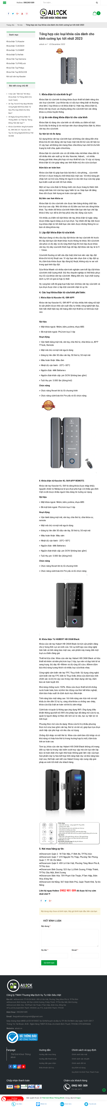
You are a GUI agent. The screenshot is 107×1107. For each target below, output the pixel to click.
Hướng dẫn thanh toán (48, 1059)
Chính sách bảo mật (79, 1054)
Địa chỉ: (10, 999)
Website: (10, 1028)
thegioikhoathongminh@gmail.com (28, 1016)
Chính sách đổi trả (79, 1063)
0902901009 (22, 1012)
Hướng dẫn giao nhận (47, 1063)
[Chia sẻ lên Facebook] (41, 901)
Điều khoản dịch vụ (46, 1068)
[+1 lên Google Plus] (50, 901)
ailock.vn (18, 1028)
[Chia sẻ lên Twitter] (46, 901)
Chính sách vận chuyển (80, 1059)
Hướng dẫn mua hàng (47, 1054)
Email (75, 950)
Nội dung (46, 926)
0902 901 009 (80, 1085)
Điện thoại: (11, 1012)
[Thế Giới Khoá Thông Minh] (53, 14)
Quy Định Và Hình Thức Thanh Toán (85, 1072)
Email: (9, 1016)
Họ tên (44, 950)
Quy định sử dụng (78, 1068)
